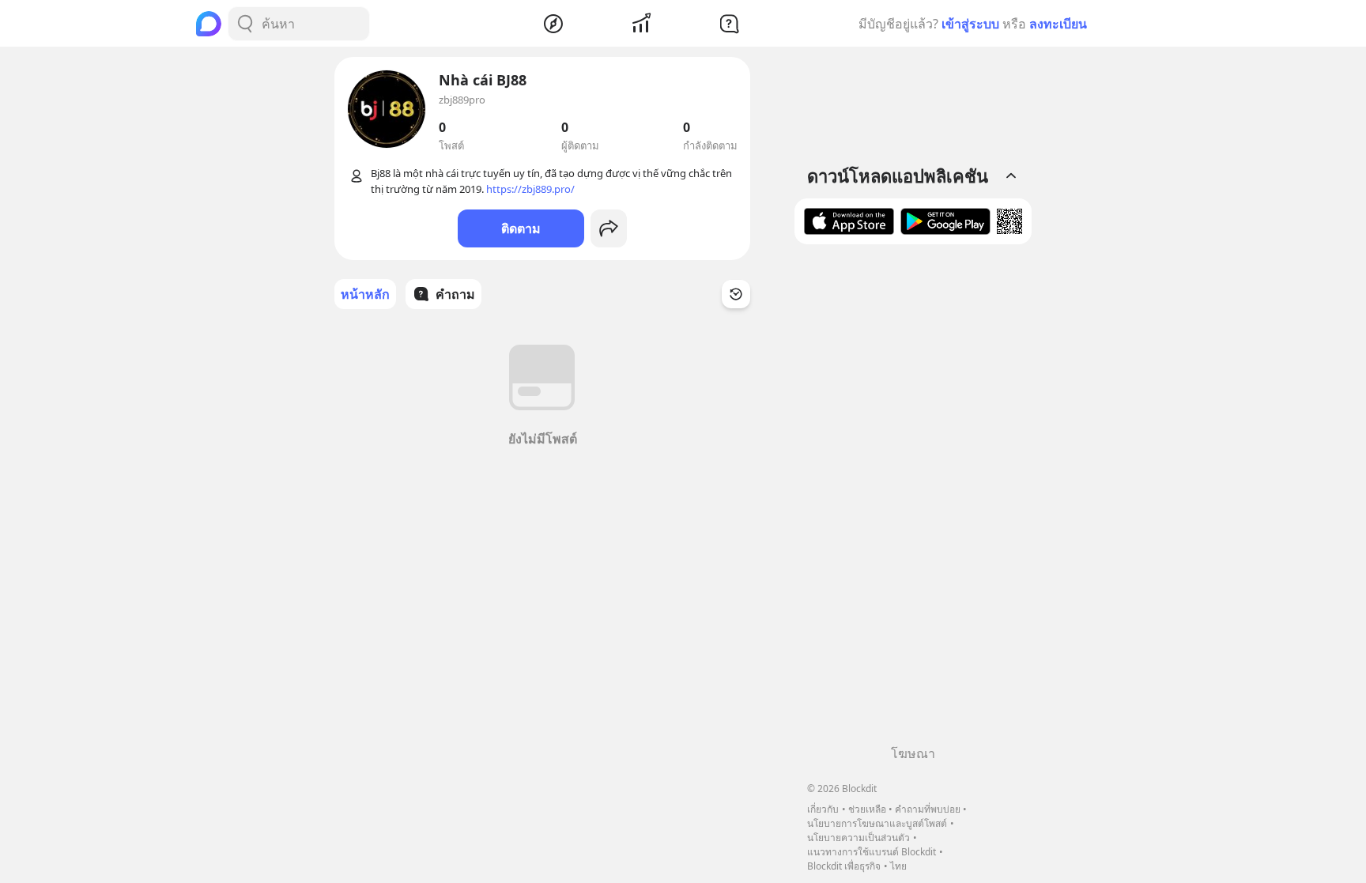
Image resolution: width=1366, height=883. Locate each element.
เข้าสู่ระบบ (970, 23)
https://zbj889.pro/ (530, 189)
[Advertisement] (913, 500)
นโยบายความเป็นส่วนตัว (858, 837)
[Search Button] (245, 24)
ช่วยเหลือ (867, 809)
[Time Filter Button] (736, 294)
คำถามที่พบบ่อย (927, 809)
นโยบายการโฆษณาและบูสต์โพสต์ (877, 823)
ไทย (898, 866)
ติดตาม (521, 228)
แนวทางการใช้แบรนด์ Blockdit (871, 851)
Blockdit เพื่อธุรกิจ (844, 866)
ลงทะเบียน (1058, 23)
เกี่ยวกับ (823, 809)
